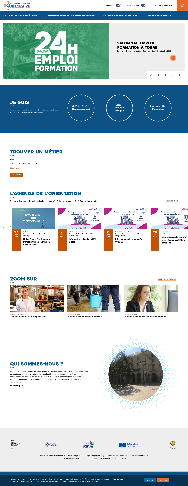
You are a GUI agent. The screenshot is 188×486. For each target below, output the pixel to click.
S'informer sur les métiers (121, 15)
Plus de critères (16, 168)
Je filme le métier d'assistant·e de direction (145, 316)
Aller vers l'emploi (159, 15)
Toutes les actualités (167, 279)
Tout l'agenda (172, 201)
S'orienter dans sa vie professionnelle (71, 15)
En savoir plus (16, 386)
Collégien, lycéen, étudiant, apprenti (81, 107)
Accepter (163, 480)
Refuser (150, 480)
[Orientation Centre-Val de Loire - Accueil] (17, 5)
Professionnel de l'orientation (158, 107)
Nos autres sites (161, 6)
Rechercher (16, 175)
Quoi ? (12, 159)
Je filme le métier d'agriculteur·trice (84, 316)
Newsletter (110, 5)
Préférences (93, 481)
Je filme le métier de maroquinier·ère (28, 316)
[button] (150, 75)
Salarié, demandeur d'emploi (119, 108)
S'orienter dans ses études (21, 15)
